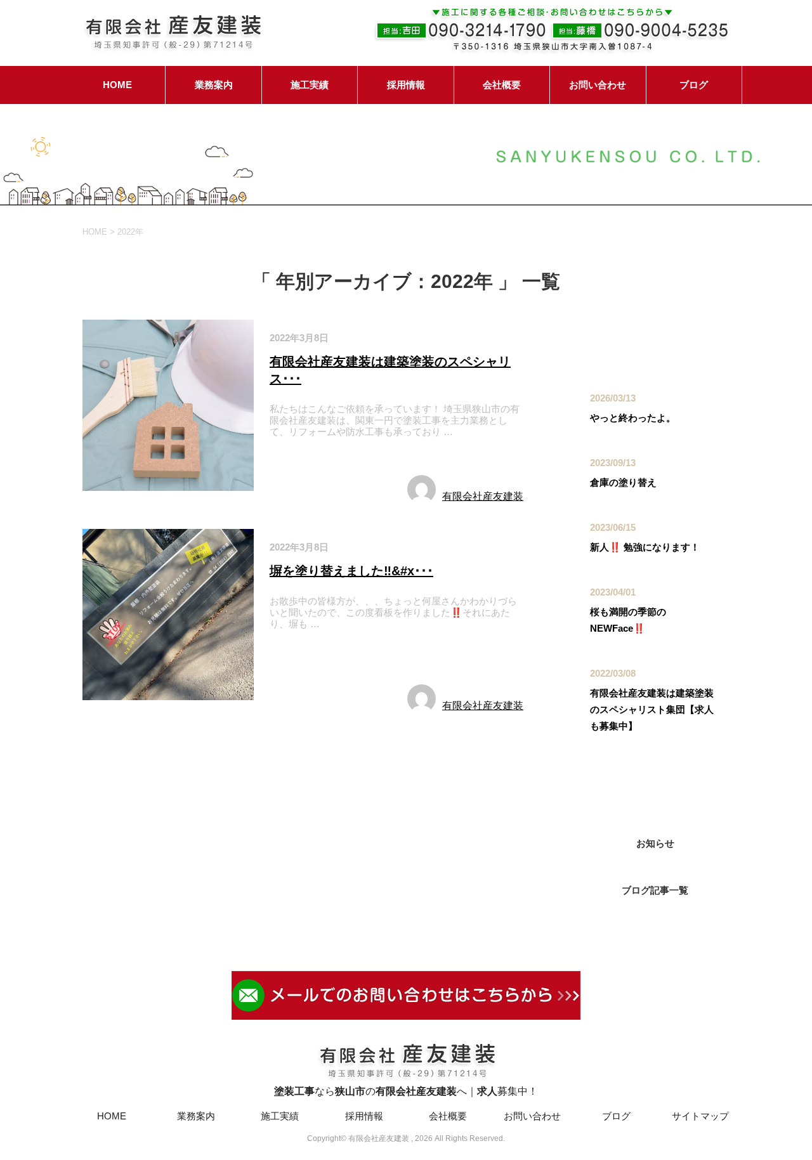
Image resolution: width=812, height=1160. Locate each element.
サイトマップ (700, 1116)
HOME (117, 84)
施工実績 (310, 84)
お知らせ (294, 461)
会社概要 (502, 84)
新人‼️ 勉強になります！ (645, 547)
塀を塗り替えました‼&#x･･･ (351, 571)
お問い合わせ (597, 84)
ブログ (693, 84)
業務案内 (214, 84)
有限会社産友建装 (482, 496)
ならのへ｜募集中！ (406, 1091)
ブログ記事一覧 (655, 890)
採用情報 (406, 84)
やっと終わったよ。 (633, 417)
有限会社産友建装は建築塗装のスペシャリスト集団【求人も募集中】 (652, 709)
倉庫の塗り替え (623, 482)
